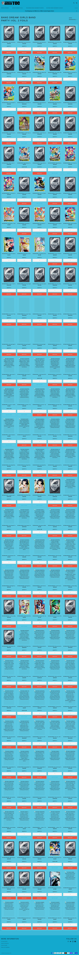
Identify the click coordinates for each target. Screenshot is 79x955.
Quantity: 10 (9, 559)
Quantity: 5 (9, 227)
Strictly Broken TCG (7, 953)
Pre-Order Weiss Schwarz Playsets (35, 7)
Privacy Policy (4, 941)
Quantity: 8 (24, 831)
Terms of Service (5, 943)
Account (76, 7)
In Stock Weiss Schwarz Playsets (54, 7)
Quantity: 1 (70, 76)
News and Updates (5, 947)
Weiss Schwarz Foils (17, 7)
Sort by (70, 17)
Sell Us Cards (4, 945)
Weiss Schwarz (5, 7)
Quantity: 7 (70, 891)
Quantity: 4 (9, 197)
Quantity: (39, 378)
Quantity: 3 (39, 257)
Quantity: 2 (9, 106)
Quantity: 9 (9, 438)
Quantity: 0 (9, 46)
